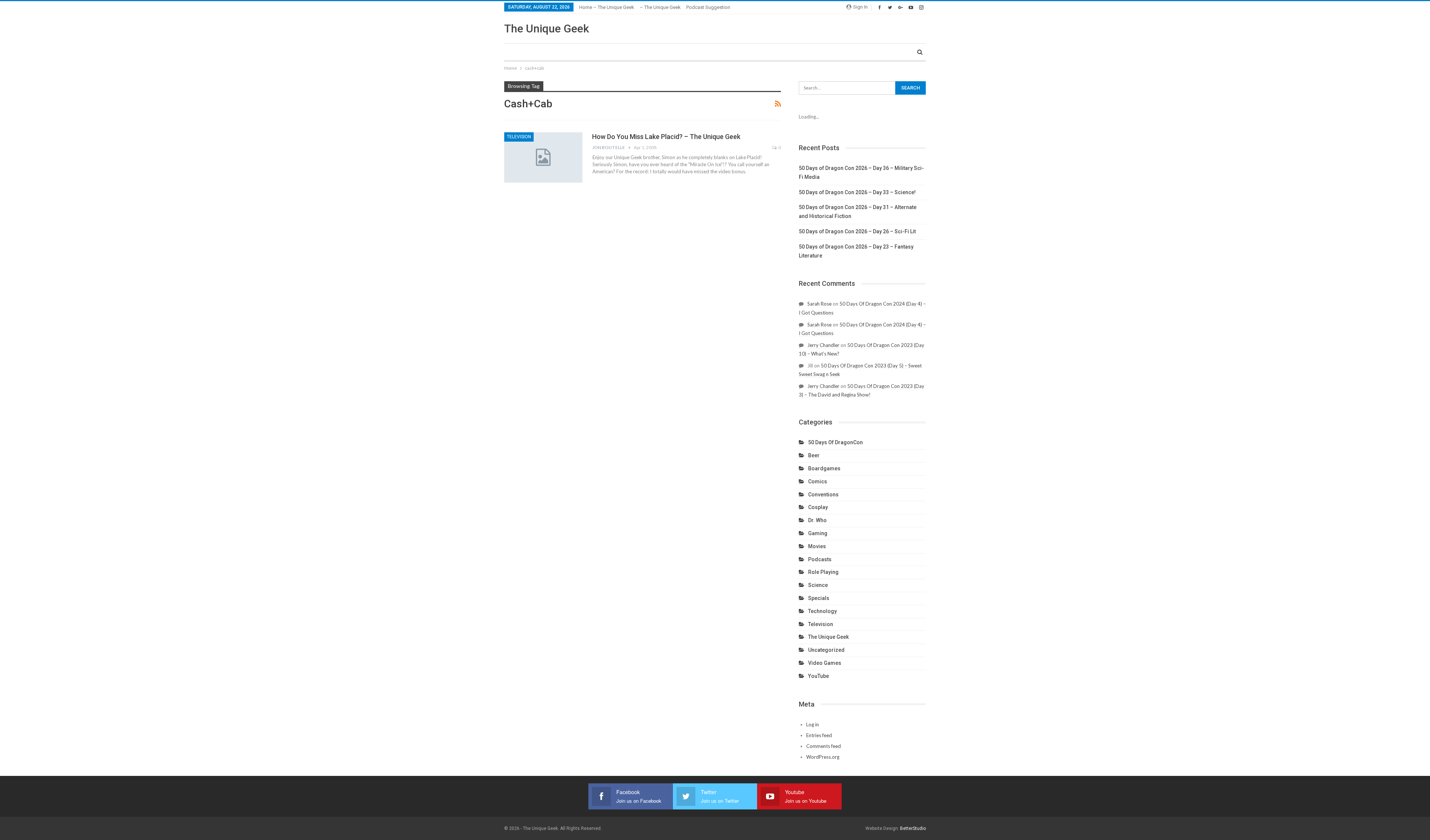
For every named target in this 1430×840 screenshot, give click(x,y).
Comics (817, 481)
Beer (814, 455)
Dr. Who (817, 520)
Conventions (823, 495)
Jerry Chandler (823, 345)
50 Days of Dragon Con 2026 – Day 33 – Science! (857, 192)
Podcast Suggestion (708, 7)
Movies (817, 546)
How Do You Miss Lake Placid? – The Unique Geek (666, 136)
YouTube (818, 676)
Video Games (824, 663)
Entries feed (819, 735)
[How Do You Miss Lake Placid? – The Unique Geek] (543, 157)
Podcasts (820, 559)
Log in (812, 724)
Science (818, 585)
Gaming (817, 533)
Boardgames (824, 468)
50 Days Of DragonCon (835, 442)
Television (519, 136)
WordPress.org (822, 757)
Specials (818, 598)
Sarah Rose (819, 304)
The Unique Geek (546, 28)
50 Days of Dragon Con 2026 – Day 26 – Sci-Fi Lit (857, 231)
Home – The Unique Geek (606, 7)
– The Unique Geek (660, 7)
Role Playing (823, 572)
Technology (822, 611)
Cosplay (818, 507)
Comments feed (823, 746)
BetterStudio (913, 828)
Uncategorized (826, 650)
